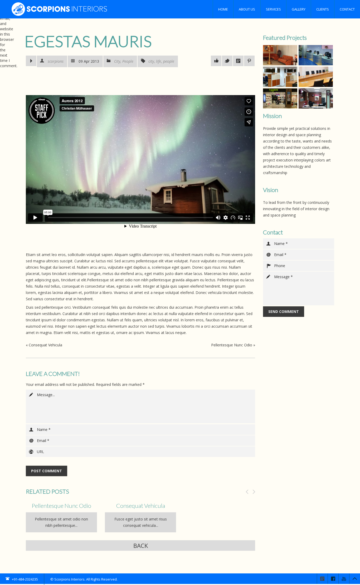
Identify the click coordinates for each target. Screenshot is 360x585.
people (168, 61)
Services (273, 9)
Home (223, 9)
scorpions (56, 61)
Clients (322, 9)
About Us (247, 9)
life (158, 61)
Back (140, 545)
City (117, 61)
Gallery (298, 9)
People (127, 61)
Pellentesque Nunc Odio (231, 344)
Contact (347, 9)
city (151, 61)
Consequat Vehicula (45, 344)
